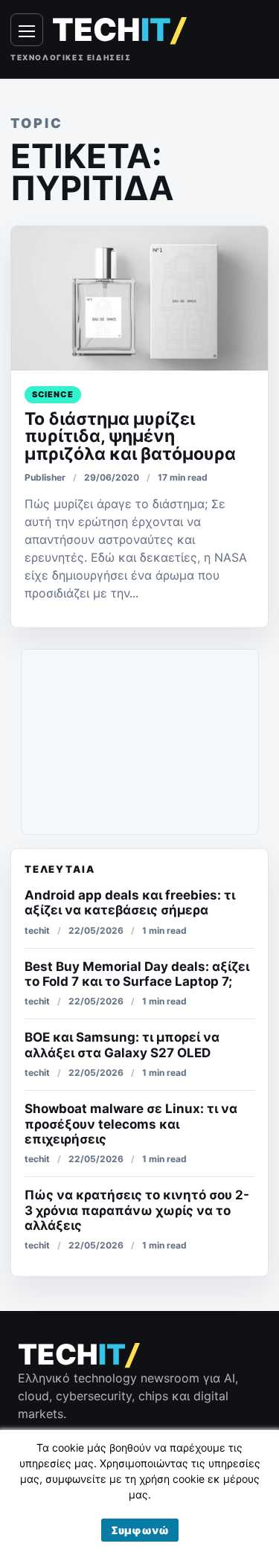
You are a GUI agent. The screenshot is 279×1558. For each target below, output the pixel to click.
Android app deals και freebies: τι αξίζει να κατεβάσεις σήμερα (130, 902)
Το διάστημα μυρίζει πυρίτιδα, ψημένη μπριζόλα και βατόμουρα (130, 436)
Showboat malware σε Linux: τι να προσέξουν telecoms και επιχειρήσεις (131, 1124)
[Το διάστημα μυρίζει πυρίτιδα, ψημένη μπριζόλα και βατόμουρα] (139, 298)
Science (53, 394)
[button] (140, 1530)
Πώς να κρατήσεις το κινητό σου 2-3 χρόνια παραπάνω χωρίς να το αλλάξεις (137, 1210)
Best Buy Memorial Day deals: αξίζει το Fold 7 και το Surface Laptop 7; (137, 974)
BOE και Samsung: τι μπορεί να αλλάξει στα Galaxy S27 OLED (122, 1044)
